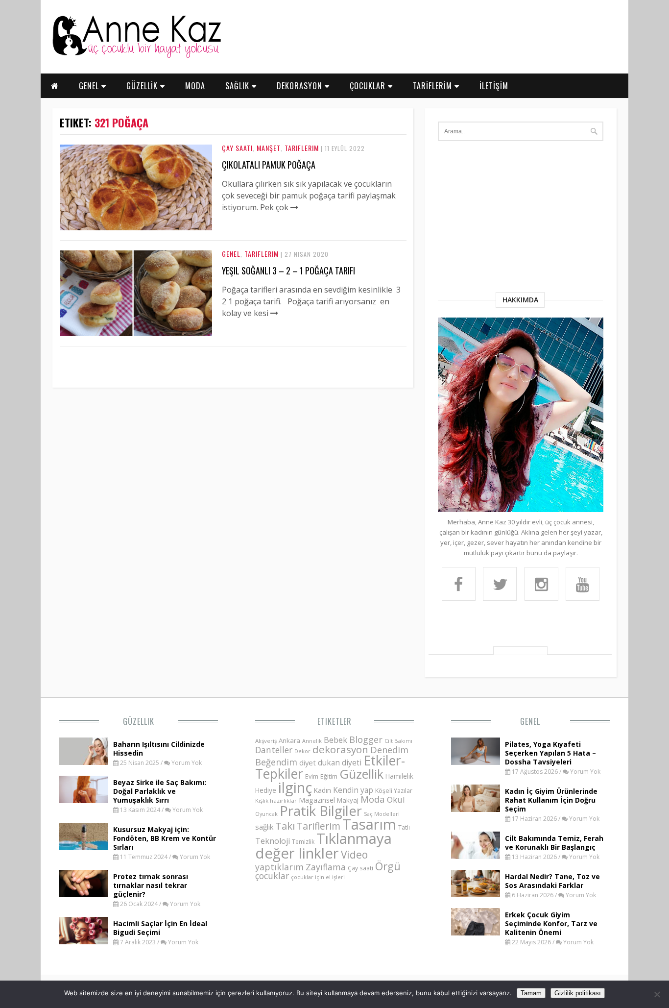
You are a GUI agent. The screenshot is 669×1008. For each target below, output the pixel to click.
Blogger (365, 739)
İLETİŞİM (493, 86)
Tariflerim (302, 148)
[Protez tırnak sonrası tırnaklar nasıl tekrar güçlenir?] (83, 894)
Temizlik (303, 841)
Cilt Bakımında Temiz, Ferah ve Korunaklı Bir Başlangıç (554, 843)
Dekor (302, 751)
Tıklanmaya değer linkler (323, 845)
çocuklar (272, 876)
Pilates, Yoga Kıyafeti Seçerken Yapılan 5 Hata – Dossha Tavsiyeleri (550, 752)
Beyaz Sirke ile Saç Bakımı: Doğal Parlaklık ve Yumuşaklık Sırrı (159, 791)
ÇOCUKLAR (369, 86)
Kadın (322, 790)
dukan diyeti (339, 762)
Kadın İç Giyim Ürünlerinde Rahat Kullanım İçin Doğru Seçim (551, 800)
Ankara (289, 740)
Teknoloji (272, 841)
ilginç (295, 787)
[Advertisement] (521, 218)
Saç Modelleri (382, 813)
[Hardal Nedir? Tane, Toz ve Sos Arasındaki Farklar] (475, 894)
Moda (372, 799)
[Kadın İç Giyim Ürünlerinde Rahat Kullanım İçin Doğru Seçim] (475, 809)
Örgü (388, 866)
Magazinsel (317, 800)
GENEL (90, 86)
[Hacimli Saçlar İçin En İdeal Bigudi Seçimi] (83, 941)
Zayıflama (326, 867)
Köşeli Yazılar (393, 791)
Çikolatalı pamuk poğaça (268, 164)
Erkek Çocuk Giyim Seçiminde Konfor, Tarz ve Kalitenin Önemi (551, 923)
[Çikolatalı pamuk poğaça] (136, 227)
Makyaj (347, 800)
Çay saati (360, 868)
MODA (195, 86)
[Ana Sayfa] (136, 55)
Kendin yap (353, 790)
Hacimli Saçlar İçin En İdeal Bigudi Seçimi (160, 928)
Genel (231, 253)
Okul (396, 799)
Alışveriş (266, 740)
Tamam (531, 993)
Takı (285, 826)
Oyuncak (266, 814)
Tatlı (404, 827)
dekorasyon (340, 749)
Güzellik (138, 721)
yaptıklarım (279, 867)
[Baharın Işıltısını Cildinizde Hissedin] (83, 762)
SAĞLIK (238, 86)
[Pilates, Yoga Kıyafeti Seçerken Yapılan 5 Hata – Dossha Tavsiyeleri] (475, 762)
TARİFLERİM (433, 86)
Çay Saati (237, 148)
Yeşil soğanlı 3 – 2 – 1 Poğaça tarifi (288, 270)
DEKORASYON (301, 86)
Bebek (335, 739)
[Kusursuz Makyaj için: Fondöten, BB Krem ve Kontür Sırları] (83, 847)
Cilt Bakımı (398, 740)
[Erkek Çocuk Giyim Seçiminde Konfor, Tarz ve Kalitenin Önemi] (475, 932)
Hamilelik (399, 776)
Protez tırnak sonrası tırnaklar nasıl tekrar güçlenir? (150, 885)
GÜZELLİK (143, 86)
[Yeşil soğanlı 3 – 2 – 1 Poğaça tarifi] (136, 333)
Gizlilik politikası (577, 993)
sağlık (264, 827)
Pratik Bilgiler (321, 811)
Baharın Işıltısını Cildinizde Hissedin (159, 748)
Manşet (269, 148)
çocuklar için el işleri (318, 877)
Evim (311, 776)
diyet (307, 762)
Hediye (265, 790)
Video (354, 854)
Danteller (273, 750)
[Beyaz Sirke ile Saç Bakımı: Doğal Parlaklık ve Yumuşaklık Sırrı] (83, 800)
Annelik (312, 740)
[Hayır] (657, 994)
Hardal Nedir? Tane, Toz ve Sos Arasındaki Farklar (552, 881)
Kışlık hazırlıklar (276, 800)
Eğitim (328, 776)
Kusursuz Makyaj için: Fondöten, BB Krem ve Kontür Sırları (164, 838)
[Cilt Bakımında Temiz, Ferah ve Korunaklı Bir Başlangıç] (475, 856)
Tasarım (369, 824)
